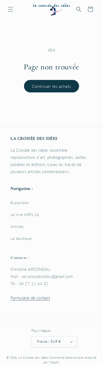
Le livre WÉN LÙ (25, 214)
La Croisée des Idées (33, 357)
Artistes (17, 226)
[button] (10, 9)
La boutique (21, 238)
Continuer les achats (51, 86)
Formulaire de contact (30, 297)
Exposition (20, 202)
